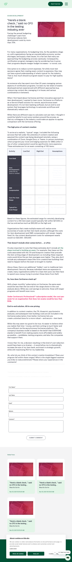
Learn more (13, 548)
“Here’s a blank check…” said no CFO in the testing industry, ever (20, 484)
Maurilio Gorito (14, 487)
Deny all (36, 554)
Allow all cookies (18, 554)
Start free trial (55, 4)
